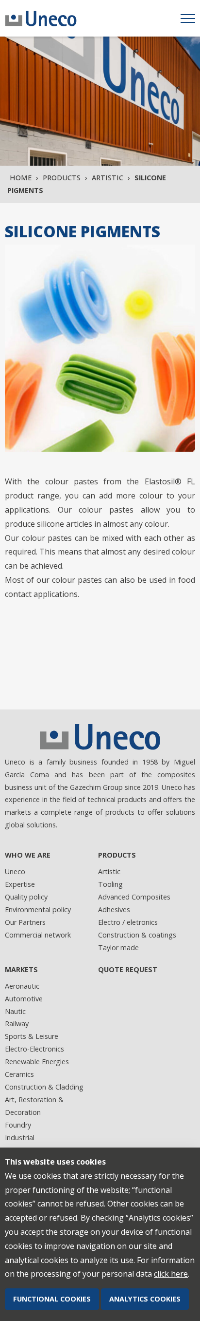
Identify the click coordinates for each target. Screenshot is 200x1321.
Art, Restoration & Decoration (34, 1106)
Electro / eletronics (128, 922)
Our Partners (25, 922)
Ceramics (19, 1074)
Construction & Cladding (44, 1086)
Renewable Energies (37, 1061)
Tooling (110, 884)
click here (171, 1273)
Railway (17, 1023)
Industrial (19, 1137)
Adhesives (114, 909)
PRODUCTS (117, 855)
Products (62, 177)
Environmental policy (38, 909)
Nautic (15, 1011)
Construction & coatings (137, 934)
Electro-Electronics (34, 1048)
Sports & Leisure (31, 1036)
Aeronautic (22, 986)
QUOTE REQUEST (127, 969)
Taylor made (118, 947)
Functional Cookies (52, 1298)
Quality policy (26, 896)
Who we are (27, 855)
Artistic (107, 177)
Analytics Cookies (145, 1298)
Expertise (20, 884)
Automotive (24, 998)
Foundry (18, 1125)
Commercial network (38, 934)
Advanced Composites (134, 896)
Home (21, 177)
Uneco (15, 871)
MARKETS (21, 969)
